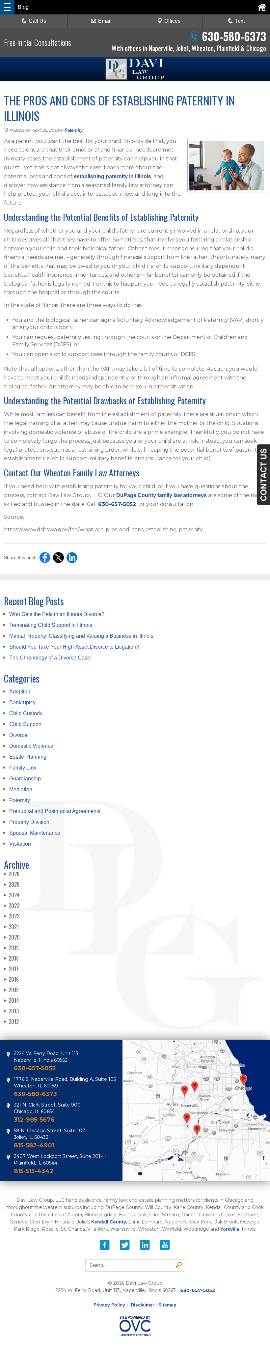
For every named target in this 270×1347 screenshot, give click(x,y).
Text (240, 21)
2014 (11, 1000)
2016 (11, 979)
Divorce (18, 735)
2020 (12, 937)
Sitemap (167, 1304)
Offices (172, 21)
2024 (12, 895)
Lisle (133, 1221)
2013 (11, 1011)
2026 (11, 874)
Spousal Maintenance (34, 833)
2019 (11, 947)
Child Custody (25, 713)
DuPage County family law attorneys (161, 495)
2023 (11, 905)
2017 (11, 968)
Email (105, 21)
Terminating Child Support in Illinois (50, 625)
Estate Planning (27, 757)
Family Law (22, 768)
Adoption (19, 691)
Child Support (25, 724)
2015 (11, 990)
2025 (11, 884)
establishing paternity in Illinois (112, 176)
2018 (11, 958)
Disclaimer (142, 1304)
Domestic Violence (31, 746)
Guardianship (25, 778)
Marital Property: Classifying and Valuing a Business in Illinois (81, 636)
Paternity (74, 130)
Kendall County (108, 1221)
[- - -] (7, 7)
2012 (11, 1021)
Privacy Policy (109, 1304)
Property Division (29, 822)
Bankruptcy (22, 702)
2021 (11, 926)
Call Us (37, 21)
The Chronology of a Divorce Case (49, 657)
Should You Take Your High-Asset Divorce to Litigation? (74, 647)
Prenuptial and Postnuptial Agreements (54, 811)
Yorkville (229, 1229)
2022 (11, 916)
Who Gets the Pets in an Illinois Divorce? (56, 614)
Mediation (20, 789)
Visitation (20, 844)
